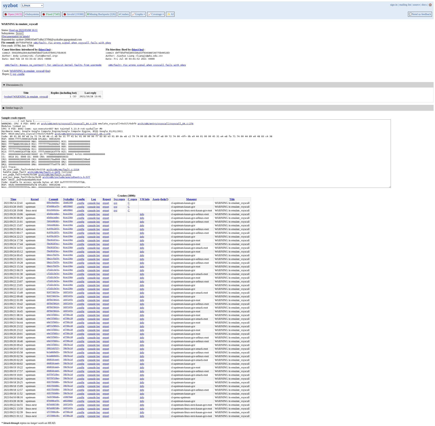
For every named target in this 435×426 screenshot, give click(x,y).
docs (424, 4)
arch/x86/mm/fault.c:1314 (63, 169)
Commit (53, 199)
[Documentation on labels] (15, 36)
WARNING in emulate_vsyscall (27, 70)
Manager (191, 199)
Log (93, 199)
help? (164, 199)
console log (94, 203)
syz (14, 74)
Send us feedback (420, 14)
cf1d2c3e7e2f (54, 270)
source (416, 4)
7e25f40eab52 (54, 397)
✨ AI (170, 14)
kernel (20, 33)
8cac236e (68, 214)
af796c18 (68, 315)
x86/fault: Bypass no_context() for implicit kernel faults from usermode (53, 65)
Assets (156, 199)
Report (107, 199)
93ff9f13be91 (54, 374)
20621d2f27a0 (54, 348)
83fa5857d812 (54, 404)
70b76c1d (68, 345)
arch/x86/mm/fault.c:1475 (44, 172)
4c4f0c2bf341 (54, 229)
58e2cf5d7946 (54, 255)
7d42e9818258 (54, 221)
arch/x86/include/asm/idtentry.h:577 (66, 177)
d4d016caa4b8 (54, 360)
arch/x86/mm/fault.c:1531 (54, 174)
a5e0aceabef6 (54, 214)
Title (232, 199)
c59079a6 (68, 397)
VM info (145, 199)
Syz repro (119, 199)
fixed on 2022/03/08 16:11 (23, 30)
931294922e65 (54, 210)
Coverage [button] (155, 14)
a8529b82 (68, 206)
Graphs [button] (137, 14)
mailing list (405, 4)
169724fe (68, 292)
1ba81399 (68, 203)
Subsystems (32, 14)
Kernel (35, 199)
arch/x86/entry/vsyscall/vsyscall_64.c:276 (69, 123)
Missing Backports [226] (101, 14)
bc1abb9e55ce (54, 352)
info (142, 214)
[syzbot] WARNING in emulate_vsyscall (26, 96)
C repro (132, 199)
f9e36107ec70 (54, 240)
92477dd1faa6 (54, 292)
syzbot (10, 5)
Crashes (124, 14)
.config (20, 74)
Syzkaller (68, 199)
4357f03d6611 (54, 382)
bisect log (44, 49)
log (47, 70)
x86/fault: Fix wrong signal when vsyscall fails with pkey (72, 42)
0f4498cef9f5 (54, 206)
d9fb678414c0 (54, 300)
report (106, 203)
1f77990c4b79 (54, 412)
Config (81, 199)
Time (13, 199)
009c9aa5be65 (54, 203)
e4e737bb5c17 (54, 315)
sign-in (393, 4)
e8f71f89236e (54, 326)
